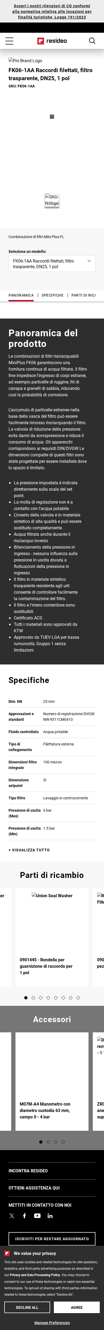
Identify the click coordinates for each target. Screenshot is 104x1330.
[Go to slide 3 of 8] (40, 997)
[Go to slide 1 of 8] (25, 997)
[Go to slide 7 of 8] (70, 997)
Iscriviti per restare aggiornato (52, 1238)
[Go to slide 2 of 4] (48, 1142)
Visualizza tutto (31, 849)
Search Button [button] (92, 41)
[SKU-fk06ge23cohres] (52, 116)
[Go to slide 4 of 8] (48, 997)
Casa (52, 41)
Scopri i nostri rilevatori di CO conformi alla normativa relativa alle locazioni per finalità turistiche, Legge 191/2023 (52, 11)
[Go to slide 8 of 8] (78, 997)
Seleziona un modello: (27, 251)
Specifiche (52, 295)
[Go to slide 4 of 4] (63, 1142)
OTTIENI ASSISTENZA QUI (42, 1188)
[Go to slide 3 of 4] (55, 1142)
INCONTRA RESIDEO (36, 1170)
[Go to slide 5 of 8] (55, 997)
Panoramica (21, 295)
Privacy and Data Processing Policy (35, 1275)
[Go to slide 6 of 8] (63, 997)
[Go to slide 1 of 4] (40, 1142)
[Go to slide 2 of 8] (33, 997)
